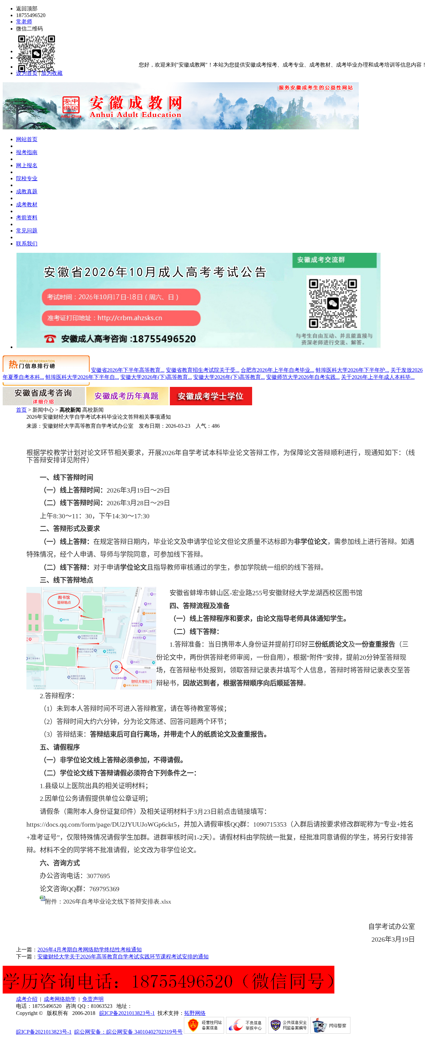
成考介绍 (26, 999)
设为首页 (26, 73)
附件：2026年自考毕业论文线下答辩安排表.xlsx (108, 901)
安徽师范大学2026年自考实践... (303, 377)
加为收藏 (52, 73)
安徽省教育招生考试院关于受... (202, 370)
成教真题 (26, 191)
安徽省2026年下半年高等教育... (128, 370)
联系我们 (26, 243)
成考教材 (26, 204)
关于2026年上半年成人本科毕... (378, 377)
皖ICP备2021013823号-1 (127, 1013)
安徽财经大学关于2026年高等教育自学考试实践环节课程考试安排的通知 (123, 956)
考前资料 (26, 217)
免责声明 (93, 999)
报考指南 (26, 152)
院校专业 (26, 178)
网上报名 (26, 165)
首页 (21, 410)
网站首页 (26, 139)
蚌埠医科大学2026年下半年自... (82, 377)
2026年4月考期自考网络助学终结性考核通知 (89, 949)
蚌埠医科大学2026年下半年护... (352, 370)
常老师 (24, 21)
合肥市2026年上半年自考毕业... (277, 370)
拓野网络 (195, 1013)
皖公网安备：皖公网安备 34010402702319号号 (128, 1032)
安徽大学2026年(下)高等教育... (156, 377)
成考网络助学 (60, 999)
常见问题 (26, 230)
